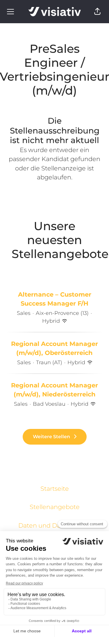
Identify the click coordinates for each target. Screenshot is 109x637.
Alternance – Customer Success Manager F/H (54, 299)
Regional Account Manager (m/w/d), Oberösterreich (54, 348)
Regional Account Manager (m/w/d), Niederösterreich (54, 390)
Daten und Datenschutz (54, 525)
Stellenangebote (55, 506)
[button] (97, 11)
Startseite (54, 488)
